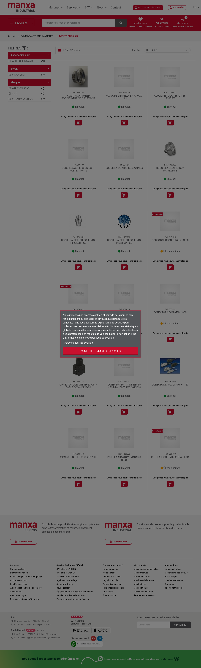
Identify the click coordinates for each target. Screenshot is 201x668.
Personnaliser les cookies (78, 342)
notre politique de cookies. (99, 337)
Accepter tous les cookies (101, 351)
